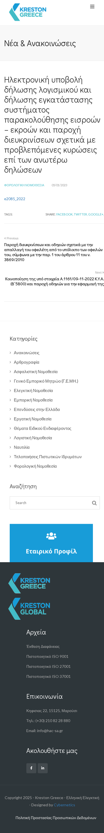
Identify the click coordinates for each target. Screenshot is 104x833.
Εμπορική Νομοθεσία (33, 399)
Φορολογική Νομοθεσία (24, 185)
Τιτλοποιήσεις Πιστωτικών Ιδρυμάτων (48, 456)
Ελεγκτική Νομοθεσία (33, 390)
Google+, (96, 214)
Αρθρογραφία (26, 362)
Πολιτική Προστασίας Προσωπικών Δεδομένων (56, 817)
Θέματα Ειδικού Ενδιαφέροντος (42, 428)
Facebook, (64, 214)
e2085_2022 (14, 199)
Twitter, (81, 214)
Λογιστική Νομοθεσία (33, 437)
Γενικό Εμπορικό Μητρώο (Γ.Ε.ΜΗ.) (46, 380)
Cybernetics (64, 804)
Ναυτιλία (22, 447)
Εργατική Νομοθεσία (33, 418)
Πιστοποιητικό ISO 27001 (48, 666)
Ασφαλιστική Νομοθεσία (36, 371)
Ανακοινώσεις (26, 352)
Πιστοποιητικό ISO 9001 (47, 656)
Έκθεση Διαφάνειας (43, 646)
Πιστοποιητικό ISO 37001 (48, 676)
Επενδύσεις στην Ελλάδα (37, 409)
